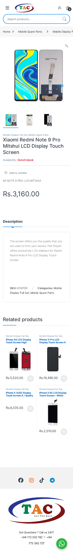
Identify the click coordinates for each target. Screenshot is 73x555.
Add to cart (30, 378)
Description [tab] (12, 221)
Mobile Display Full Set (15, 134)
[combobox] (31, 18)
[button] (66, 45)
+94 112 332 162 (31, 537)
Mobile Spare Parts (30, 31)
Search (64, 18)
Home (6, 31)
